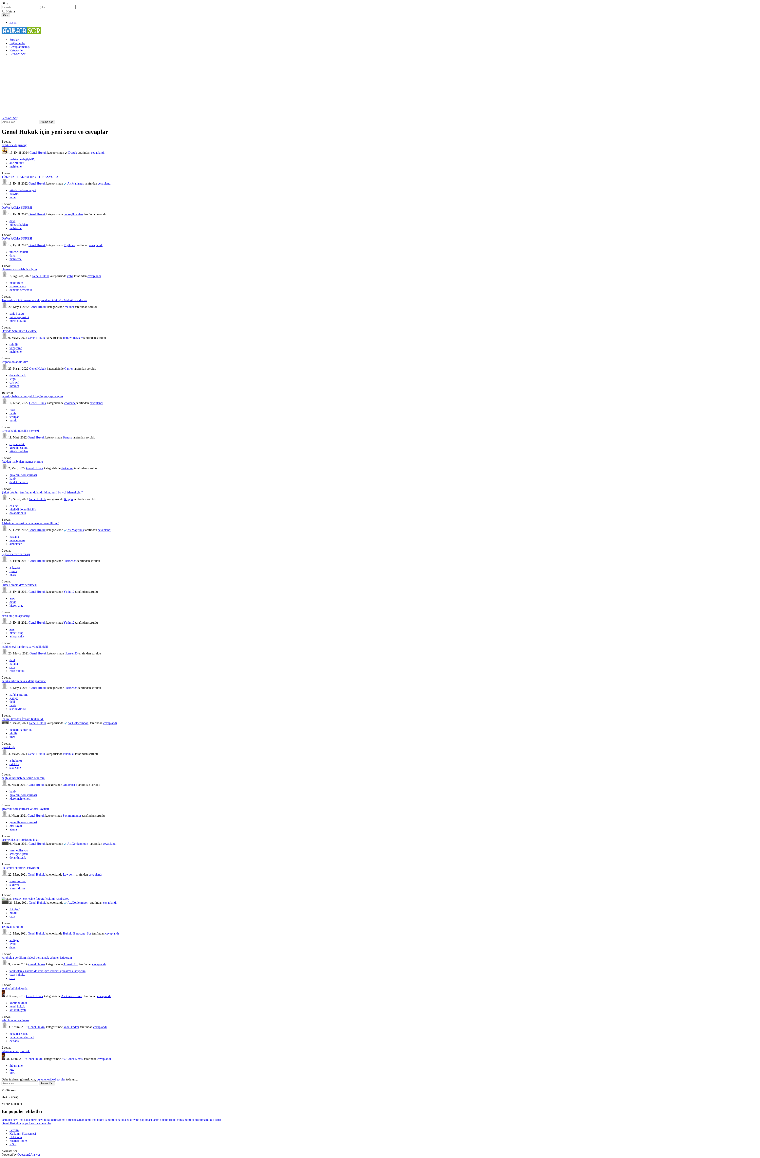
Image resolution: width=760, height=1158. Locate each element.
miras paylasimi (19, 317)
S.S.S (13, 1144)
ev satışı (14, 1040)
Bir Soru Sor (17, 54)
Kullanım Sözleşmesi (23, 1133)
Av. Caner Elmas (71, 996)
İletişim (14, 1130)
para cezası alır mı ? (22, 1037)
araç (12, 598)
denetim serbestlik (21, 290)
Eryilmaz (69, 245)
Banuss (67, 437)
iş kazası (15, 567)
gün (12, 1069)
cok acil (14, 506)
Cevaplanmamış (19, 46)
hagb (13, 478)
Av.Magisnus (75, 183)
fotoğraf (14, 909)
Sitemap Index (19, 1140)
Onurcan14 (70, 784)
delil (12, 660)
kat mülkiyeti (18, 1010)
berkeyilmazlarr (73, 214)
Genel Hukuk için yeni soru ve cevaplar (26, 1123)
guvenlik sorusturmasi (23, 822)
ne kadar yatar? (19, 1033)
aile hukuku (17, 163)
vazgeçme (16, 348)
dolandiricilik (18, 513)
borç (12, 1072)
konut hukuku (18, 1003)
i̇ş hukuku (16, 760)
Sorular (14, 39)
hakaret (131, 1119)
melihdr (69, 307)
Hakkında (16, 1137)
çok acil (14, 382)
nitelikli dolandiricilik (23, 509)
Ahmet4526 (70, 964)
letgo (13, 379)
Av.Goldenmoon (78, 723)
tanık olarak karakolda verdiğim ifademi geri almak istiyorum (48, 971)
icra (21, 1119)
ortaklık (14, 764)
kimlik (13, 733)
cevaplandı (97, 152)
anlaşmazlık (17, 636)
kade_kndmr (71, 1027)
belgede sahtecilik (21, 729)
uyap (13, 943)
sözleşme (15, 767)
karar (13, 197)
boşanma (59, 1119)
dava (12, 221)
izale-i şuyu (17, 313)
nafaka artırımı (19, 694)
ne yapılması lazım (147, 1119)
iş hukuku (111, 1119)
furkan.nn (67, 468)
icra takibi (98, 1119)
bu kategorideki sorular (51, 1079)
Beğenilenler (17, 43)
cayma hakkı (17, 444)
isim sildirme (17, 888)
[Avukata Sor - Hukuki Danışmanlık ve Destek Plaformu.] (21, 33)
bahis (13, 413)
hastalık (14, 536)
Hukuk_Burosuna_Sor (77, 933)
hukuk (13, 913)
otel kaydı (16, 826)
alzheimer (16, 543)
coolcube (70, 403)
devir (13, 602)
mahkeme (16, 166)
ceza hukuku (17, 670)
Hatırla (10, 11)
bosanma (200, 1119)
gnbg (70, 276)
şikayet (14, 698)
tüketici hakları (19, 224)
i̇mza (12, 737)
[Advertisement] (380, 86)
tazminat (7, 1119)
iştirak (13, 571)
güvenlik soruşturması (23, 475)
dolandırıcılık (18, 375)
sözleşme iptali (19, 854)
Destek (72, 152)
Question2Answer (28, 1154)
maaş (13, 574)
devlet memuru (19, 482)
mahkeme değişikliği (22, 159)
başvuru (14, 193)
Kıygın (68, 499)
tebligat (14, 417)
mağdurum (16, 282)
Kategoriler (17, 50)
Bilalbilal (68, 754)
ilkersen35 (70, 560)
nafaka (14, 663)
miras (33, 1119)
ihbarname (16, 1065)
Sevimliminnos (72, 815)
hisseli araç (16, 605)
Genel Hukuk (38, 152)
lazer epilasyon (19, 850)
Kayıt (13, 22)
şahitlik (14, 344)
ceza (12, 409)
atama (13, 829)
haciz (75, 1119)
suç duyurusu (18, 708)
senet (218, 1119)
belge (13, 705)
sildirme (14, 884)
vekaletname (17, 540)
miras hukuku (18, 320)
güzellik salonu (19, 447)
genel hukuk (17, 1006)
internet (14, 386)
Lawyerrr (69, 874)
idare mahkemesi (20, 798)
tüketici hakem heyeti (23, 190)
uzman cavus (18, 286)
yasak (13, 420)
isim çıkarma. (18, 881)
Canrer (68, 368)
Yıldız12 (69, 591)
